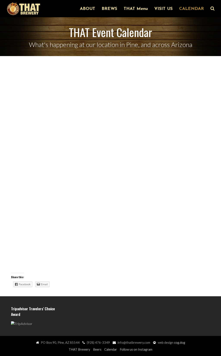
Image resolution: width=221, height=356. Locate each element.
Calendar (110, 349)
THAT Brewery (79, 349)
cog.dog (179, 342)
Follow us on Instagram (136, 349)
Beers (97, 349)
